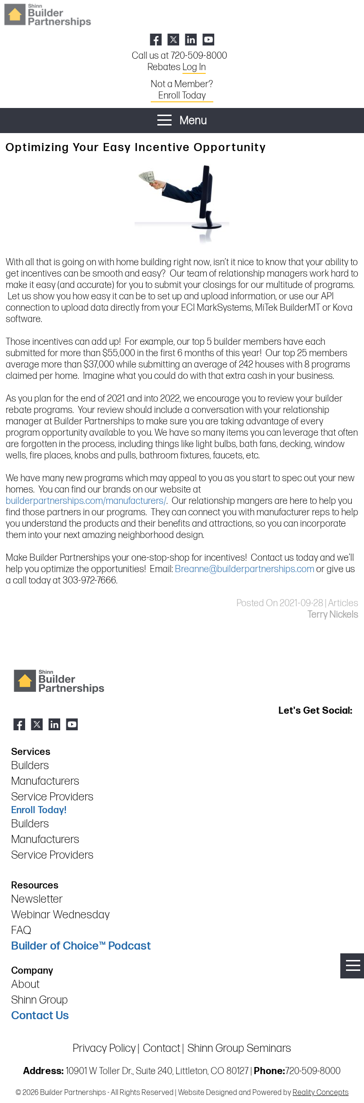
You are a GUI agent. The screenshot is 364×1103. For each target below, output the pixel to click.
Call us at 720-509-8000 (179, 56)
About (25, 984)
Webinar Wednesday (60, 915)
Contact (162, 1048)
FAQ (21, 930)
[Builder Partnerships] (47, 14)
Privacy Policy (104, 1048)
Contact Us (40, 1015)
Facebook (156, 39)
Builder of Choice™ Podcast (81, 946)
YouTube (208, 39)
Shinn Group (39, 1000)
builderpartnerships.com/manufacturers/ (86, 501)
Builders (30, 765)
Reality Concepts (321, 1092)
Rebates (176, 67)
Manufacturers (45, 781)
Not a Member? (182, 90)
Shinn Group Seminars (239, 1048)
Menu (192, 120)
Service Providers (52, 797)
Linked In (191, 39)
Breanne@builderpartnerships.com (244, 569)
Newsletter (37, 899)
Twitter (173, 39)
